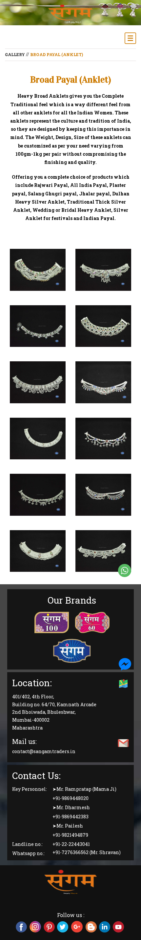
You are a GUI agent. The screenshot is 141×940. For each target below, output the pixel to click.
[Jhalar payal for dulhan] (38, 383)
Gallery (15, 54)
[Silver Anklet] (103, 439)
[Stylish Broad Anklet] (103, 495)
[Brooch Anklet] (38, 327)
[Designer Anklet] (103, 327)
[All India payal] (38, 439)
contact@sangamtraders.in (43, 751)
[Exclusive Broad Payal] (103, 383)
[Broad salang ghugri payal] (103, 270)
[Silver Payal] (38, 495)
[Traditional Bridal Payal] (38, 270)
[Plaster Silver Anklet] (38, 551)
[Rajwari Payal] (103, 551)
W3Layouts (73, 893)
